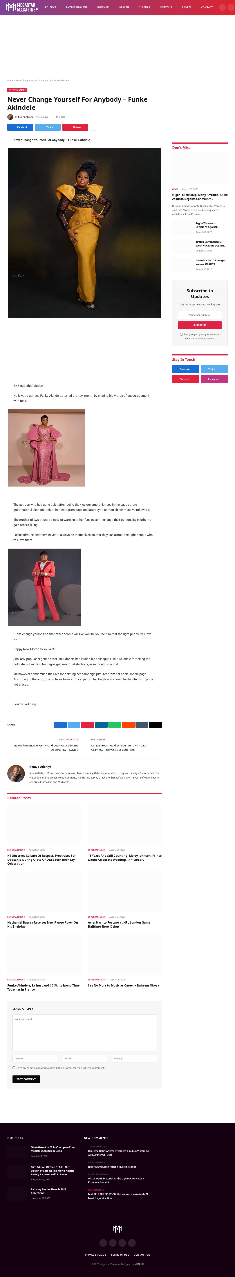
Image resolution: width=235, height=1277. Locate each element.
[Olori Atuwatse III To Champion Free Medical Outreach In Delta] (17, 1152)
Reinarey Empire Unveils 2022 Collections (48, 1191)
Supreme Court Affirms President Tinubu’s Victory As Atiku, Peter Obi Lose (118, 1152)
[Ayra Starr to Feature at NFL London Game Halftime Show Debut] (125, 891)
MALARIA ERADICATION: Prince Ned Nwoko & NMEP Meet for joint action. (118, 1196)
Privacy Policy (95, 1254)
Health (124, 7)
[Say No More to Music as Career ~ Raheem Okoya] (125, 954)
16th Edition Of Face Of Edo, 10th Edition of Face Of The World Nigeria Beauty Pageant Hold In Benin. (52, 1170)
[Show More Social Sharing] (93, 127)
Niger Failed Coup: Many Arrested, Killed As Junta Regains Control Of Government (200, 197)
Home (10, 80)
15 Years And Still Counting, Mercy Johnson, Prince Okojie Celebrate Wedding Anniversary (125, 858)
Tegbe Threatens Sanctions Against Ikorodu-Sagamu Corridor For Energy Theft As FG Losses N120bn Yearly (211, 225)
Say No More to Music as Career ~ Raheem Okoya (124, 985)
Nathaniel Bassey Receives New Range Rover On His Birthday (42, 925)
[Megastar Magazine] (22, 7)
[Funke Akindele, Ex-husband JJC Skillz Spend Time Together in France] (44, 954)
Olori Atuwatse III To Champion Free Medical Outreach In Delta (52, 1149)
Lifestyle (166, 7)
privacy (199, 338)
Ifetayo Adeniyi (25, 117)
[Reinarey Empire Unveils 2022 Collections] (17, 1194)
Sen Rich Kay (95, 1190)
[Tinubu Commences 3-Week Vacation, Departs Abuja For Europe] (182, 247)
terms (188, 338)
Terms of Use (120, 1254)
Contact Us (142, 1254)
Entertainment (77, 7)
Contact (207, 7)
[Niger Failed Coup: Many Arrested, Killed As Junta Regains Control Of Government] (200, 169)
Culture (144, 7)
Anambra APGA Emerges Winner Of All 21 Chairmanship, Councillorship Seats (211, 262)
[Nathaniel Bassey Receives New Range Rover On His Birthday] (44, 891)
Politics (50, 7)
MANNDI (139, 1264)
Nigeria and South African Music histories (112, 1166)
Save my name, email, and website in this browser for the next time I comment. (61, 1067)
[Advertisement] (117, 47)
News (175, 189)
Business (103, 7)
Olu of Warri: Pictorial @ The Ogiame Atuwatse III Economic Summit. (116, 1180)
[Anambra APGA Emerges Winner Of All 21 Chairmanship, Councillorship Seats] (182, 265)
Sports (186, 7)
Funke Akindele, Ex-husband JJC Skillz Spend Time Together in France (43, 987)
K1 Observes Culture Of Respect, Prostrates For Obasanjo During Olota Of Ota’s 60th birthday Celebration (41, 860)
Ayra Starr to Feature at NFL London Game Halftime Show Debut (119, 925)
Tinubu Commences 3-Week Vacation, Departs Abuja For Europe (210, 243)
